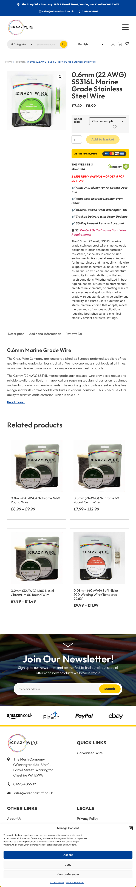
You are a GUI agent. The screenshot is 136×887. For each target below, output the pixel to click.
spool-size (78, 120)
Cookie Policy (57, 882)
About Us (14, 818)
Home (9, 61)
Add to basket (102, 139)
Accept (68, 854)
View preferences (68, 874)
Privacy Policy (87, 818)
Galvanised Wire (90, 753)
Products (20, 61)
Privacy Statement (75, 882)
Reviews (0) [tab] (74, 334)
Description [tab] (16, 334)
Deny (68, 864)
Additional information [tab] (45, 334)
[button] (130, 828)
